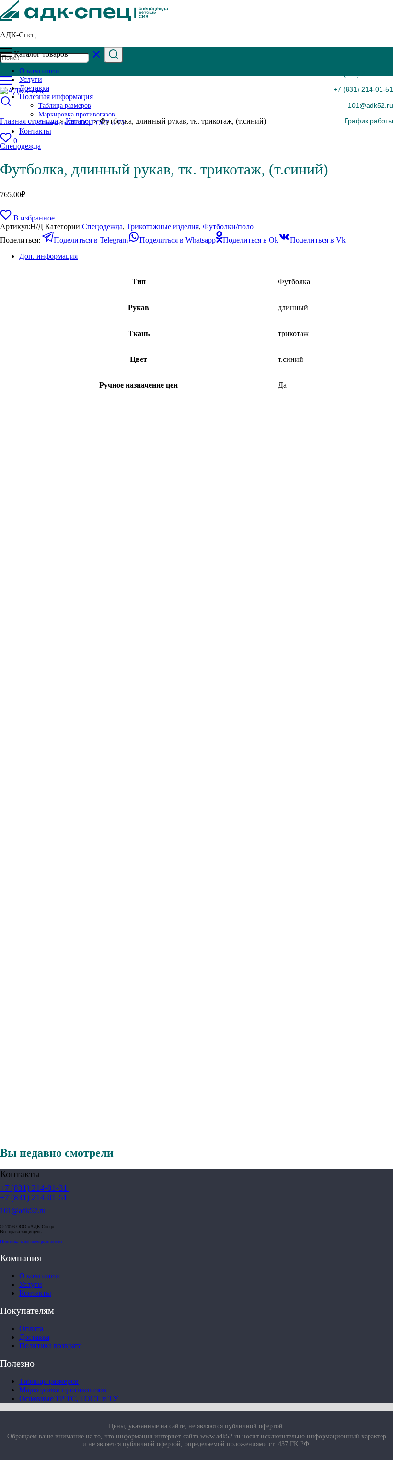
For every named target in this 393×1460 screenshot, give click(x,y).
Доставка (34, 1337)
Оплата (31, 1328)
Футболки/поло (228, 226)
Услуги (30, 1284)
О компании (39, 1276)
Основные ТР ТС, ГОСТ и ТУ (68, 1398)
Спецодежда (20, 146)
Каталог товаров (41, 54)
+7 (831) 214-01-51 (363, 89)
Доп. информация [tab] (48, 256)
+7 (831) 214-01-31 (363, 73)
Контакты (35, 1293)
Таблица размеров (49, 1381)
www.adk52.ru (221, 1436)
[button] (362, 121)
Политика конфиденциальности (31, 1241)
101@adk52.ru (370, 105)
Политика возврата (50, 1346)
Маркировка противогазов (62, 1390)
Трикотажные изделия (163, 226)
